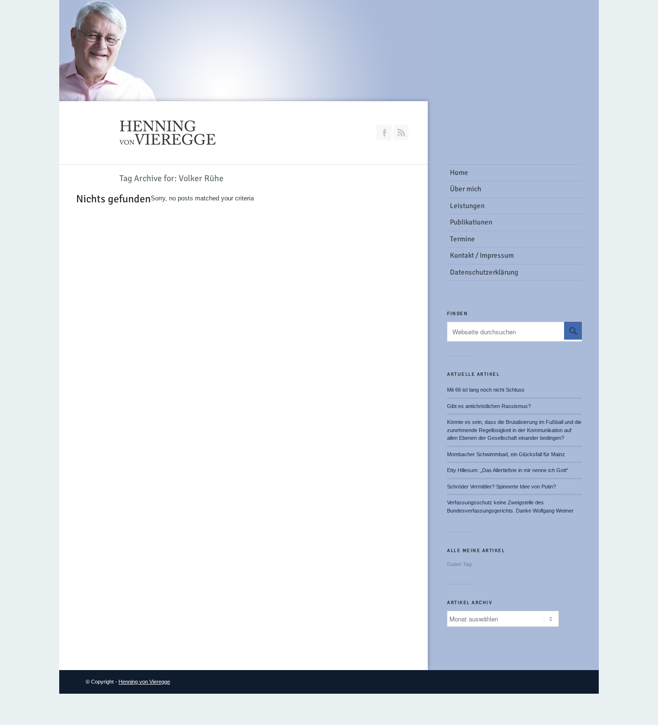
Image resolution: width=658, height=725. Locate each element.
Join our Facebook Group (384, 132)
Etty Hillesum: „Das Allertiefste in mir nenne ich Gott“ (507, 470)
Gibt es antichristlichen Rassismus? (489, 406)
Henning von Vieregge (144, 682)
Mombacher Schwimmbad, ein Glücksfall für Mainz (506, 454)
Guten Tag (459, 564)
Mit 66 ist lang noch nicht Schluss (486, 390)
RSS (400, 132)
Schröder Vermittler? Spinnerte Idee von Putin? (501, 486)
